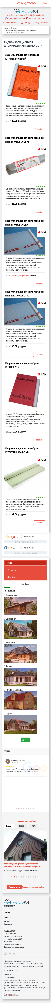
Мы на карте (8, 942)
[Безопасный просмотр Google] (25, 994)
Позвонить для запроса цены (20, 276)
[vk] (25, 22)
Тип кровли (9, 590)
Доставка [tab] (11, 577)
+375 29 (10, 931)
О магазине (7, 912)
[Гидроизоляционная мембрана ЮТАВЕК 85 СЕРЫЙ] (24, 81)
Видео (21, 826)
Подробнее (39, 129)
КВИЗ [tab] (9, 563)
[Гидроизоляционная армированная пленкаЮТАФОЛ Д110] (24, 311)
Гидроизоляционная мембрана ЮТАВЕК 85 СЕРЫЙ (22, 56)
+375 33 (10, 934)
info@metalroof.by (41, 23)
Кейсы (9, 826)
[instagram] (29, 22)
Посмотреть (14, 887)
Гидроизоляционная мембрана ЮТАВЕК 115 (22, 365)
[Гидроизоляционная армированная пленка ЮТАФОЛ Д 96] (24, 164)
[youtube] (22, 22)
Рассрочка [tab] (11, 570)
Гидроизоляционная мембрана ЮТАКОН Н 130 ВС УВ (22, 450)
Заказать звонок (10, 23)
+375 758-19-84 (17, 18)
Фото (34, 826)
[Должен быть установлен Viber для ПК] (6, 18)
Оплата (6, 917)
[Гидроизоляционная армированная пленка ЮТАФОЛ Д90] (24, 241)
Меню (46, 3)
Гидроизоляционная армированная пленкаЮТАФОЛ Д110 (24, 293)
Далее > (25, 740)
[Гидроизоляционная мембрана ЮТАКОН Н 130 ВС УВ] (24, 475)
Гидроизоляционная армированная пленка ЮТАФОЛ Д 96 (24, 139)
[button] (16, 808)
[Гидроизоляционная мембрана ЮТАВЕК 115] (24, 390)
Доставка (7, 921)
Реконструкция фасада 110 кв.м (18, 863)
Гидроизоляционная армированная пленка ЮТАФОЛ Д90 (24, 222)
